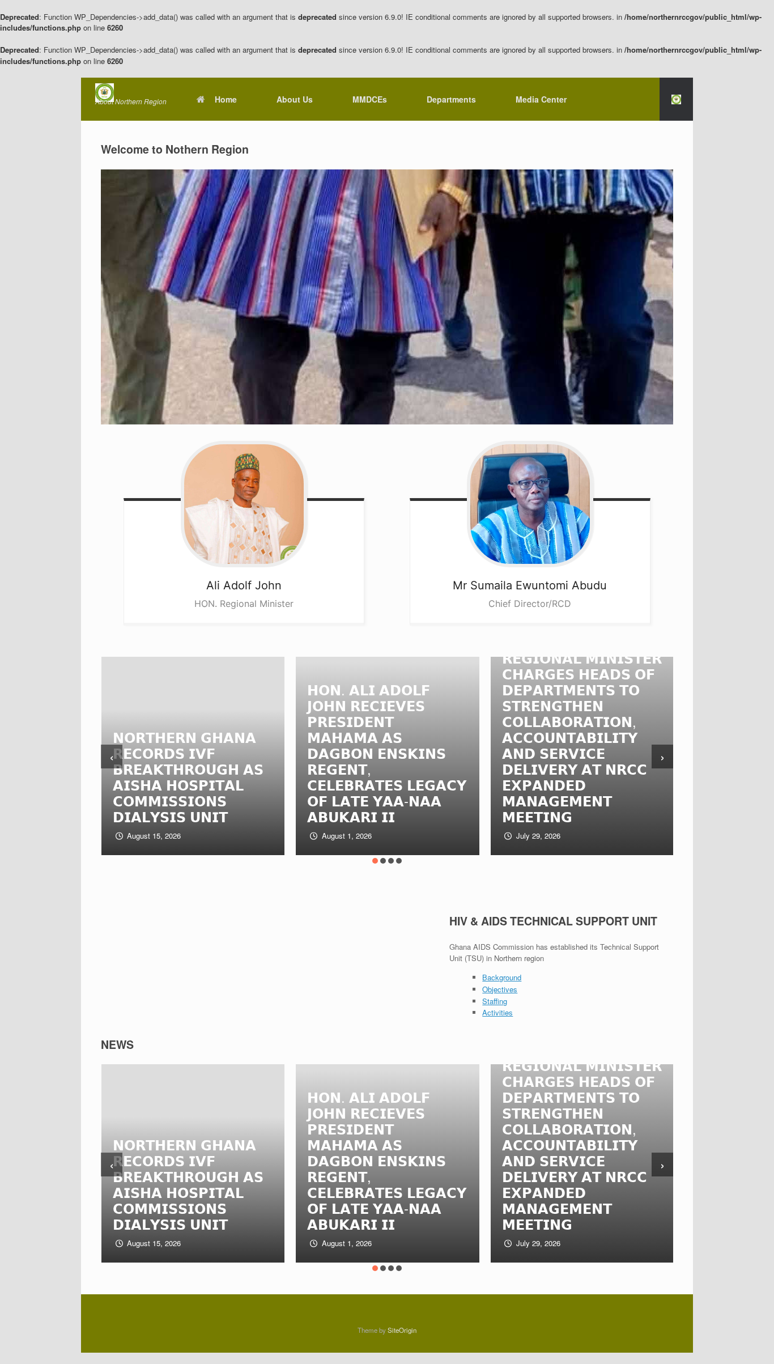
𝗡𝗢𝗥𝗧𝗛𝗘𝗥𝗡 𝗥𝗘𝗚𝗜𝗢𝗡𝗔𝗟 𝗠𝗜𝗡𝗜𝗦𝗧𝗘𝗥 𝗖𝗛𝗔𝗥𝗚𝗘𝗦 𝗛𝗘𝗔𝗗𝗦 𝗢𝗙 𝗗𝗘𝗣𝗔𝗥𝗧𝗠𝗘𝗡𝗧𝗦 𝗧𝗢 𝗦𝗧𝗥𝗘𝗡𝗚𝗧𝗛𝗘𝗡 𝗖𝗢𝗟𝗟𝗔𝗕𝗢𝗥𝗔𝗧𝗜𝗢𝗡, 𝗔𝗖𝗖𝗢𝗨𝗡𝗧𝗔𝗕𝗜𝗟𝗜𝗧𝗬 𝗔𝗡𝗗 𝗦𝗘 (582, 729)
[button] (676, 99)
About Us (295, 99)
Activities (497, 1012)
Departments (451, 99)
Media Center (541, 99)
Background (501, 977)
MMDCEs (369, 99)
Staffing (494, 1001)
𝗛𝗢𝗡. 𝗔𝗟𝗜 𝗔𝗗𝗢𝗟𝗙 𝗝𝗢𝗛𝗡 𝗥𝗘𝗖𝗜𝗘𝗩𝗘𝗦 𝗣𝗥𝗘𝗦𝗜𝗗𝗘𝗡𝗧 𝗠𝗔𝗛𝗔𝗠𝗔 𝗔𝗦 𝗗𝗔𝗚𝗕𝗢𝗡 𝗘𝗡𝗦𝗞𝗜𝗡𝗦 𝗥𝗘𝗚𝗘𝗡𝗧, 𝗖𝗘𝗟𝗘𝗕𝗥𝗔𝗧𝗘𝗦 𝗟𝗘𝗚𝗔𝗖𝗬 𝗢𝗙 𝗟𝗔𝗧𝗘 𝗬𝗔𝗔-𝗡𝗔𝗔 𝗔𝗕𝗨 (386, 752)
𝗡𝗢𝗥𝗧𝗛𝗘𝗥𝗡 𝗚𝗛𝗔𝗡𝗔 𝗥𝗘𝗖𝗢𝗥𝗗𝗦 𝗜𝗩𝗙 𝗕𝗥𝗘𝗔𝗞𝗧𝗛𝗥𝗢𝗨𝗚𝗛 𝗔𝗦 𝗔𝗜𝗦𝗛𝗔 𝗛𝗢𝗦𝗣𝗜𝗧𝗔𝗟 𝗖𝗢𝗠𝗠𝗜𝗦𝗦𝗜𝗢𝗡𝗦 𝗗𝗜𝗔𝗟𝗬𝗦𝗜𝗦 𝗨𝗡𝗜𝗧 (188, 776)
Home (226, 99)
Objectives (499, 989)
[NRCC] (131, 92)
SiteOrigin (402, 1330)
